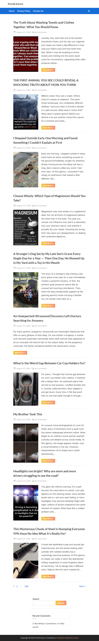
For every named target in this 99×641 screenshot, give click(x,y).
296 (26, 586)
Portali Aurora (15, 3)
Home (11, 11)
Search (36, 599)
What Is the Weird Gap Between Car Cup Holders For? (49, 363)
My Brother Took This (27, 414)
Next (81, 586)
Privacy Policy (23, 11)
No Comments (41, 32)
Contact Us (38, 11)
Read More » (49, 70)
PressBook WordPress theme (67, 638)
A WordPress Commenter (44, 623)
